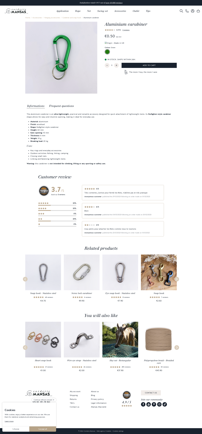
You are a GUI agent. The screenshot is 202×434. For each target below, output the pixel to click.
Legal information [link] (98, 403)
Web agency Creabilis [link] (104, 431)
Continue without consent (43, 400)
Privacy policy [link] (97, 399)
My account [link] (75, 391)
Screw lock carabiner (81, 293)
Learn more (9, 421)
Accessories (37, 18)
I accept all (42, 429)
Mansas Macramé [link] (98, 407)
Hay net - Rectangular (120, 360)
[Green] (107, 51)
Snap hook (159, 293)
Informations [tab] (35, 106)
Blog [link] (93, 395)
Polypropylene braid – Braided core (159, 361)
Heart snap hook (43, 360)
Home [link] (27, 18)
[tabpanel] (101, 139)
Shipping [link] (74, 395)
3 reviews (126, 30)
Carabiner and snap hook (71, 18)
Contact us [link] (74, 407)
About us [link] (95, 391)
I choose (15, 429)
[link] (187, 11)
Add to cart (149, 65)
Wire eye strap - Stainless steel (81, 360)
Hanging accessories (52, 18)
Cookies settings (118, 431)
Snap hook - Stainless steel (43, 293)
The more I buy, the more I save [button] (143, 72)
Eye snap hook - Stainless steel (120, 293)
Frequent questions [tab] (61, 106)
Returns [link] (73, 399)
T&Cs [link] (72, 403)
